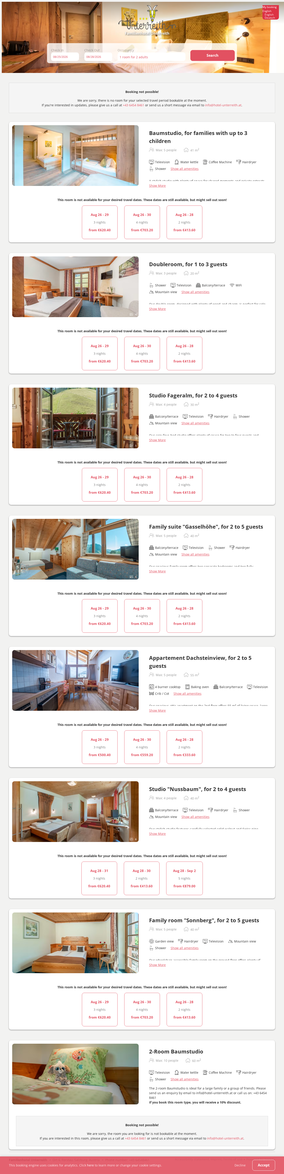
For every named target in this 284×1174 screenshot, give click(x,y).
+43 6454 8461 (133, 105)
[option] (270, 14)
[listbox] (270, 12)
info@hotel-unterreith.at (223, 105)
